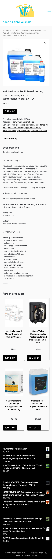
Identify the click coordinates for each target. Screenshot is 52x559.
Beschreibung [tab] (10, 138)
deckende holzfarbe (25, 125)
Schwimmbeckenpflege (23, 30)
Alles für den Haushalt (17, 22)
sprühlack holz (23, 130)
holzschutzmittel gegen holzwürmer (24, 127)
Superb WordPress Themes (26, 555)
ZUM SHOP (10, 111)
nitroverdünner (9, 130)
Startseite (7, 30)
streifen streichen (39, 130)
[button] (45, 43)
